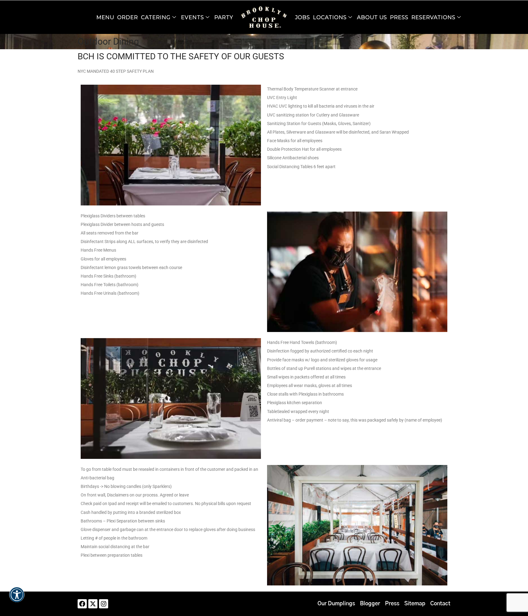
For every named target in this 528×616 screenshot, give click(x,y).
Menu (105, 17)
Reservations (433, 17)
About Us (372, 17)
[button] (17, 598)
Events (192, 17)
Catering (155, 17)
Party (223, 17)
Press (399, 17)
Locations (329, 17)
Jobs (302, 17)
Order (127, 17)
